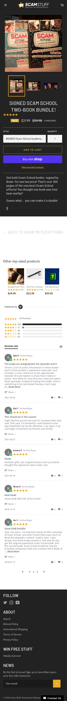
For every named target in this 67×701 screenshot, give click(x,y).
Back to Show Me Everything (35, 232)
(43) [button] (19, 324)
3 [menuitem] (37, 571)
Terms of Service (12, 634)
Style (6, 131)
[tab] (11, 347)
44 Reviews (23, 114)
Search (7, 618)
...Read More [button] (13, 386)
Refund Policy (10, 624)
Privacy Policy (10, 639)
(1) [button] (19, 327)
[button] (11, 392)
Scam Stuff (16, 697)
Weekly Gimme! (12, 655)
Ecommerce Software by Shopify (36, 697)
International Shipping (15, 629)
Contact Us (53, 698)
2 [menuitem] (33, 571)
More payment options (33, 167)
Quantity (52, 131)
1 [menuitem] (29, 571)
